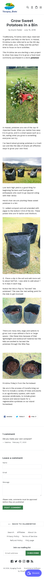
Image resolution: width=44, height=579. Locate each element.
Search (11, 532)
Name (5, 463)
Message (6, 482)
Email (5, 472)
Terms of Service (29, 536)
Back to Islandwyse (24, 524)
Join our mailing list (22, 548)
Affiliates (21, 532)
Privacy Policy (13, 536)
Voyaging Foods (15, 568)
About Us (32, 532)
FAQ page (29, 540)
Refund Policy (16, 540)
